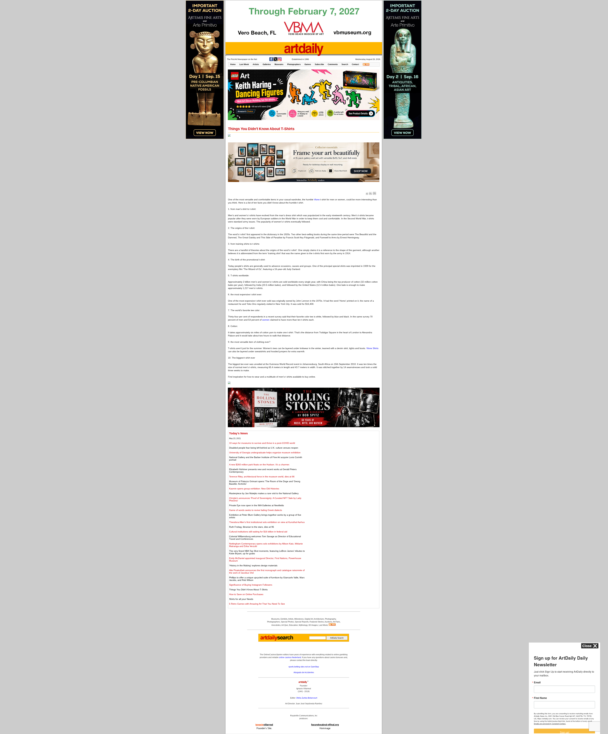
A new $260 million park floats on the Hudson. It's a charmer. (259, 464)
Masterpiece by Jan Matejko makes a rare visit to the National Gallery (264, 493)
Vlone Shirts (372, 348)
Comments (333, 64)
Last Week (244, 64)
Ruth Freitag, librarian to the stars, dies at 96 (251, 527)
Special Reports (302, 622)
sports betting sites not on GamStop (303, 667)
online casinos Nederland (290, 657)
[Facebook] (271, 60)
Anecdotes (276, 625)
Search (345, 64)
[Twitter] (275, 60)
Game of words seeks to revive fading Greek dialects (255, 510)
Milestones (299, 619)
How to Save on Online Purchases (246, 594)
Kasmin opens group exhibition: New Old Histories (254, 488)
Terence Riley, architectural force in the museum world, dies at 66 (261, 476)
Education (293, 625)
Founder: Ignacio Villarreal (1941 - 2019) (303, 689)
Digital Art (309, 619)
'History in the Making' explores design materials (253, 565)
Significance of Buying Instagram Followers (250, 585)
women (265, 320)
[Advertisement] (343, 454)
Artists (256, 64)
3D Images (313, 625)
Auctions (328, 622)
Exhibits (284, 619)
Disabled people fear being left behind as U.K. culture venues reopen (263, 448)
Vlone (317, 199)
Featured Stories (317, 622)
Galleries (267, 64)
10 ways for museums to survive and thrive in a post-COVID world (262, 443)
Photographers (294, 64)
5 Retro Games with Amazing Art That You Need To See (257, 604)
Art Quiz (284, 625)
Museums (279, 64)
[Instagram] (280, 60)
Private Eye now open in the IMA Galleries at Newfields (256, 505)
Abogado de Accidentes (304, 672)
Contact (355, 64)
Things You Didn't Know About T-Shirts (248, 589)
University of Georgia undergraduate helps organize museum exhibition (265, 452)
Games (307, 64)
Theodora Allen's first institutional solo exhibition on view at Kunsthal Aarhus (267, 522)
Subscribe (319, 64)
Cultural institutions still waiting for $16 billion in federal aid (258, 531)
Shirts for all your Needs (241, 599)
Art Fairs (336, 622)
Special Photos (287, 622)
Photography (330, 619)
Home (233, 64)
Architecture (319, 619)
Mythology (303, 625)
